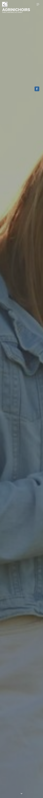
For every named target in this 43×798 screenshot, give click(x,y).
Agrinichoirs (16, 9)
